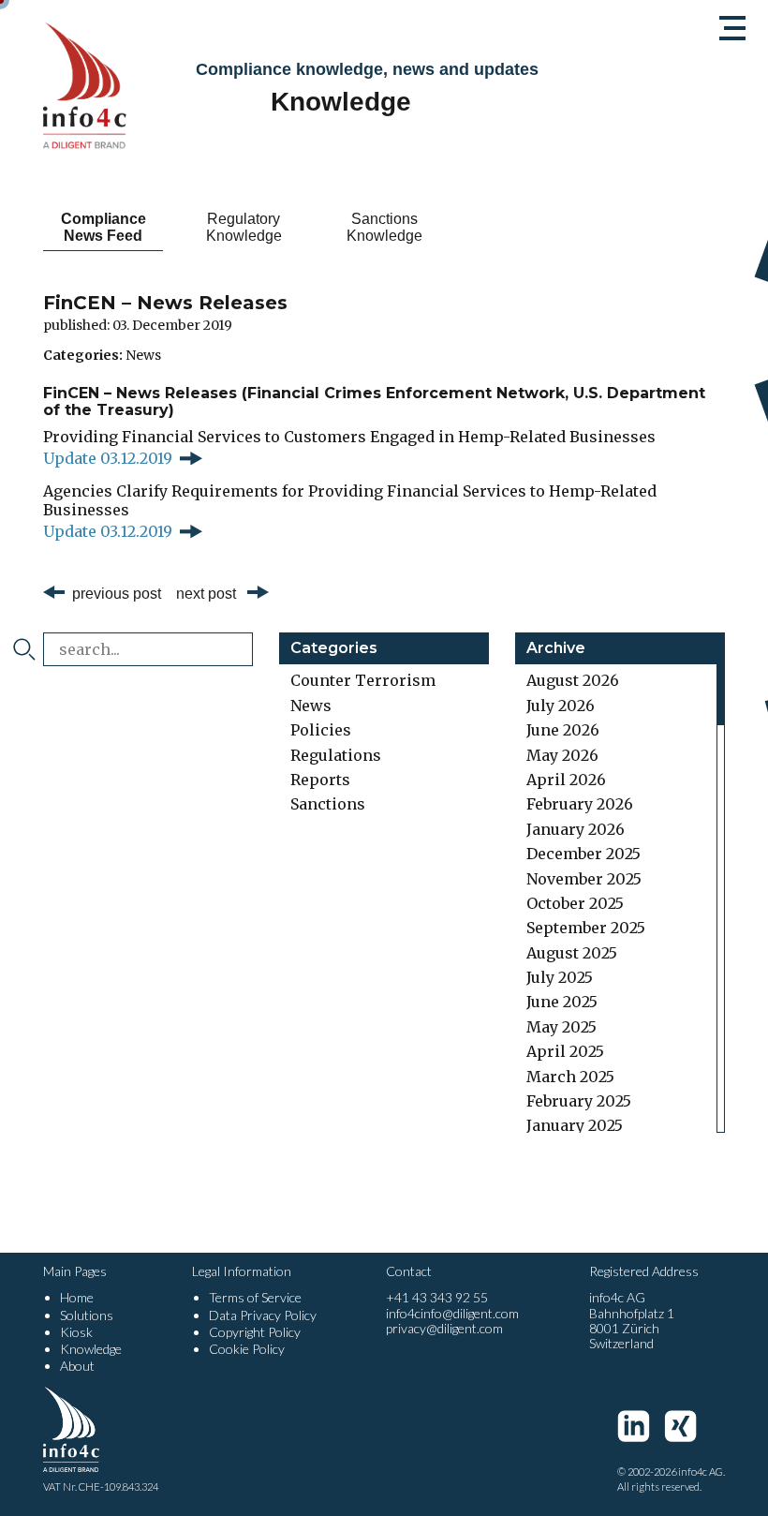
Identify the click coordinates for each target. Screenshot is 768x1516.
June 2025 (562, 1001)
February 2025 (578, 1101)
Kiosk (76, 1332)
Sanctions (327, 804)
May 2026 (562, 755)
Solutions (86, 1315)
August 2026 (572, 680)
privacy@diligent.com (444, 1328)
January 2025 (574, 1125)
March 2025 (570, 1076)
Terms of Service (255, 1297)
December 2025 (583, 853)
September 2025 (585, 927)
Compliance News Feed (103, 227)
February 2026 (579, 804)
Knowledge (91, 1349)
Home (77, 1297)
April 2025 (565, 1051)
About (77, 1366)
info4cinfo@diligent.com (452, 1313)
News (143, 355)
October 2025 (575, 903)
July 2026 (560, 705)
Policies (320, 730)
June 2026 (562, 730)
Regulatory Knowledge (244, 227)
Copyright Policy (255, 1332)
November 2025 (584, 878)
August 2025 (571, 953)
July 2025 (559, 977)
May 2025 (561, 1027)
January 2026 (575, 829)
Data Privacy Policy (263, 1315)
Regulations (335, 755)
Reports (320, 779)
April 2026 (566, 779)
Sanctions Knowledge (384, 227)
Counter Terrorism (363, 680)
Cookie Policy (247, 1349)
